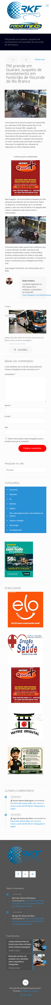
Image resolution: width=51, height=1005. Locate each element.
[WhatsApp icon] (21, 995)
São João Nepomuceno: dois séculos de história (26, 514)
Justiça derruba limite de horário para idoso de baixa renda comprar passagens (24, 339)
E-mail (8, 416)
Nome (8, 405)
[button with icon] (18, 874)
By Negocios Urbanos (29, 991)
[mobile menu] (47, 5)
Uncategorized (15, 530)
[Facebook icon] (24, 995)
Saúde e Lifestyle (16, 521)
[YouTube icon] (27, 995)
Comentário (10, 374)
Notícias (12, 504)
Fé (10, 499)
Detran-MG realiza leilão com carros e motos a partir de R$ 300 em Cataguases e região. (27, 806)
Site (6, 427)
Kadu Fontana (28, 281)
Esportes (13, 494)
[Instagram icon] (30, 995)
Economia (13, 490)
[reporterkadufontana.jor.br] (24, 10)
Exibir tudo (40, 59)
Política (12, 508)
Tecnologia (13, 525)
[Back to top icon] (25, 982)
